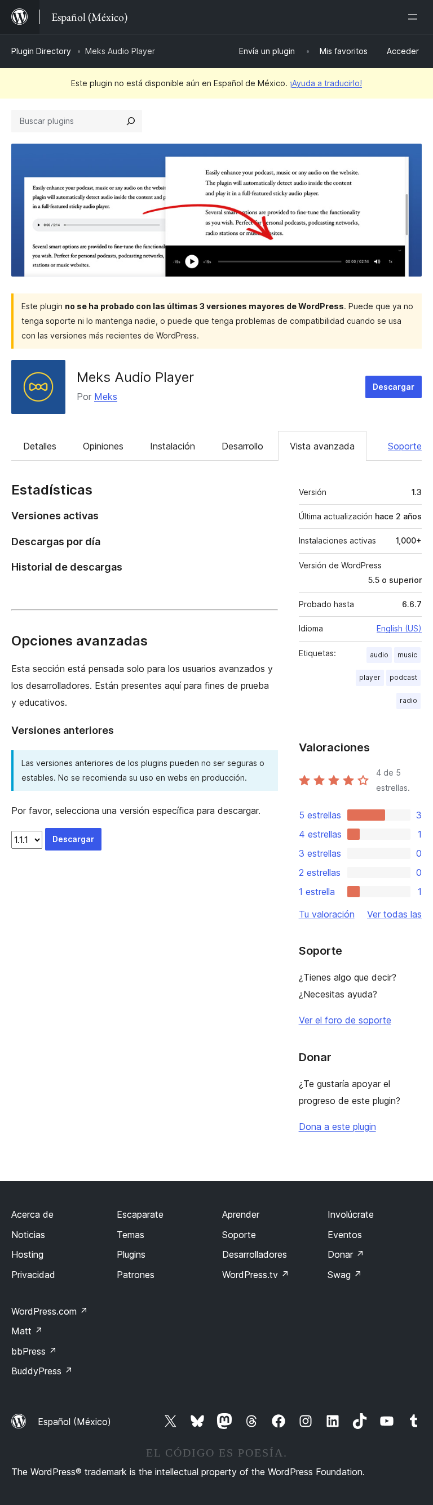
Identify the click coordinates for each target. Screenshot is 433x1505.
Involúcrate (351, 1214)
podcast (403, 677)
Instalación (172, 446)
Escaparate (140, 1214)
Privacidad (33, 1274)
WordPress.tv (255, 1274)
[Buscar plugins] (131, 121)
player (370, 677)
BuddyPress (42, 1371)
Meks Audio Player (135, 377)
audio (379, 655)
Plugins (131, 1254)
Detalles (39, 446)
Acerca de (32, 1214)
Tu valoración (327, 914)
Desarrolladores (254, 1254)
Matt (27, 1331)
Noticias (28, 1234)
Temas (130, 1234)
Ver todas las (394, 914)
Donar (346, 1254)
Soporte (405, 446)
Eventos (345, 1234)
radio (408, 700)
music (407, 655)
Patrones (135, 1274)
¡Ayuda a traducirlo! (326, 83)
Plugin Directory (41, 51)
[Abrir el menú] (415, 17)
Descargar (393, 386)
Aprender (240, 1214)
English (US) (399, 628)
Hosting (27, 1254)
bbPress (34, 1351)
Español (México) (74, 1421)
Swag (345, 1274)
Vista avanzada (322, 446)
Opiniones (103, 446)
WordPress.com (49, 1311)
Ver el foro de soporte (345, 1020)
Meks (105, 396)
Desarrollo (242, 446)
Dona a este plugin (337, 1126)
